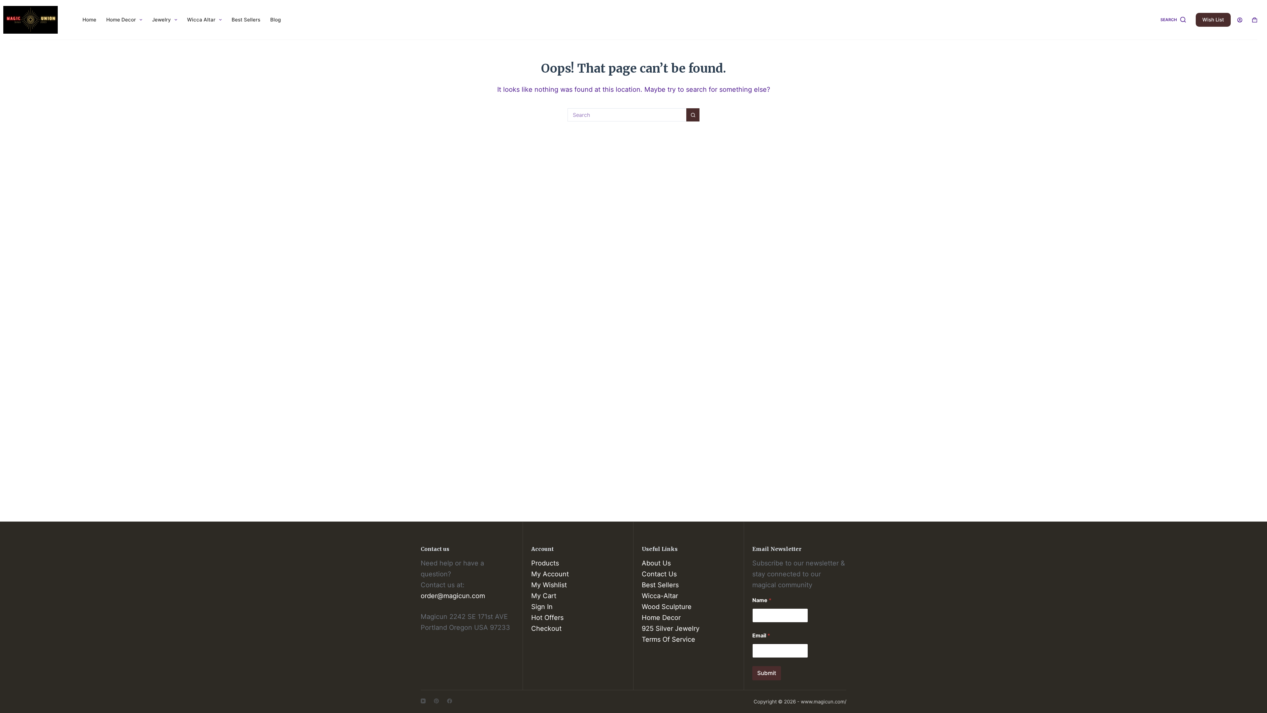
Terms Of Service (668, 639)
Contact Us (659, 574)
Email (761, 635)
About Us (656, 563)
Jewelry (161, 20)
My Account (550, 574)
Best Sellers (246, 20)
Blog (275, 20)
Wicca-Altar (660, 596)
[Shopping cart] (1254, 19)
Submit (766, 673)
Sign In (542, 607)
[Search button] (692, 114)
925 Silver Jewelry (670, 628)
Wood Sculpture (667, 607)
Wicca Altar (201, 20)
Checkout (546, 628)
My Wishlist (549, 585)
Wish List (1213, 20)
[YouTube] (423, 700)
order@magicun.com (453, 596)
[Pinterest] (436, 700)
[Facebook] (449, 700)
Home (89, 20)
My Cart (543, 596)
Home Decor (121, 20)
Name (761, 600)
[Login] (1239, 19)
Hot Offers (547, 618)
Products (545, 563)
